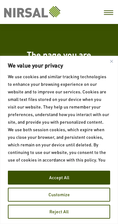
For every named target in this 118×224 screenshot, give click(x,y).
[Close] (111, 61)
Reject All (59, 211)
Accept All (59, 177)
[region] (59, 140)
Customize (59, 194)
